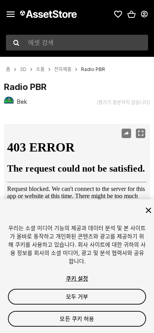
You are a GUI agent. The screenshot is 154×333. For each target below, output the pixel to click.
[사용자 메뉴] (144, 14)
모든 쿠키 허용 (77, 318)
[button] (131, 14)
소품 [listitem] (40, 69)
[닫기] (148, 210)
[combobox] (77, 43)
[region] (77, 173)
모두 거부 (77, 296)
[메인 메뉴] (11, 14)
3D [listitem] (23, 69)
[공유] (126, 133)
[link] (118, 14)
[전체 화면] (140, 133)
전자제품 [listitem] (62, 69)
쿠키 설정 (77, 278)
